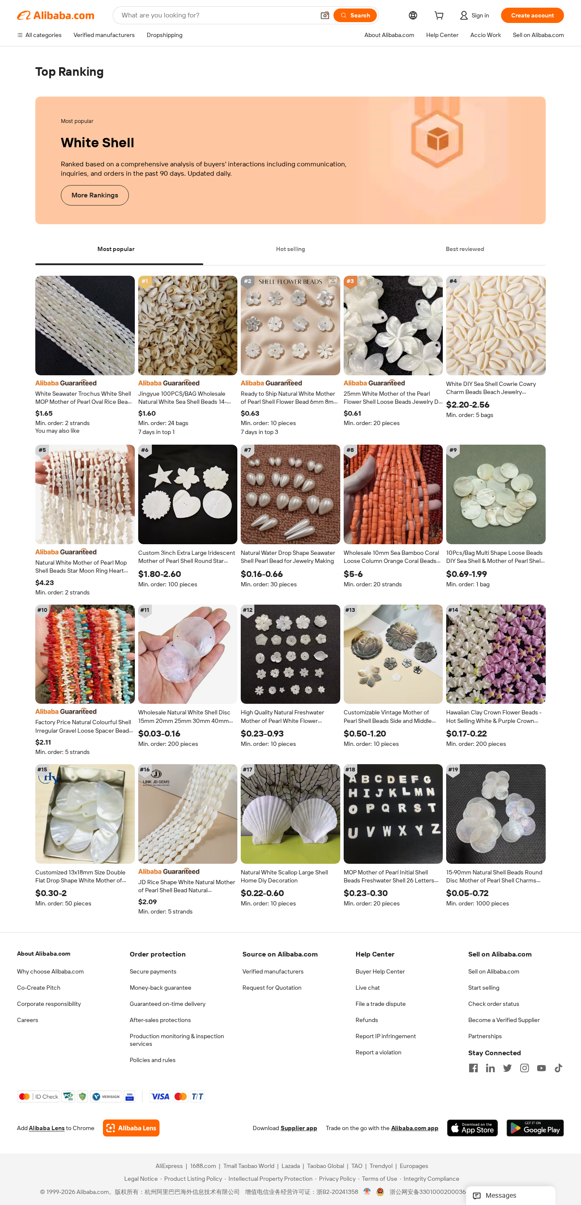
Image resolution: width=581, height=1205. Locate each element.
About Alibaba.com (43, 953)
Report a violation (379, 1052)
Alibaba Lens (47, 1128)
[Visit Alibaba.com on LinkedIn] (490, 1068)
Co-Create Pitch (38, 987)
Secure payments (153, 971)
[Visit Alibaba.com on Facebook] (473, 1068)
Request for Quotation (272, 987)
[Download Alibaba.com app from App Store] (472, 1128)
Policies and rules (153, 1060)
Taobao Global (325, 1166)
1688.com (203, 1166)
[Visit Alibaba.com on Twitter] (507, 1068)
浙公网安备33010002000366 (429, 1192)
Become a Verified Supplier (504, 1020)
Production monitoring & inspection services (177, 1040)
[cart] (440, 16)
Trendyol (381, 1166)
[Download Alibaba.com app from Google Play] (535, 1128)
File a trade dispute (381, 1003)
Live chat (368, 987)
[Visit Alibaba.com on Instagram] (524, 1068)
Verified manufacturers (273, 971)
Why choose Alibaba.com (50, 971)
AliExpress (169, 1166)
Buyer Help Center (380, 971)
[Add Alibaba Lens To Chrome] (131, 1128)
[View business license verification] (367, 1192)
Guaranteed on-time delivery (167, 1003)
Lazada (291, 1166)
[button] (325, 15)
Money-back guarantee (160, 987)
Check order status (493, 1003)
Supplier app (299, 1128)
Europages (414, 1166)
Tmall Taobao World (248, 1166)
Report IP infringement (386, 1036)
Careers (27, 1020)
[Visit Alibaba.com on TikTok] (558, 1068)
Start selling (483, 987)
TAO (356, 1166)
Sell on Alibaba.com (493, 971)
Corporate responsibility (49, 1003)
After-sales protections (160, 1020)
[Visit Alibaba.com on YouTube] (541, 1068)
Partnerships (485, 1036)
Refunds (367, 1020)
